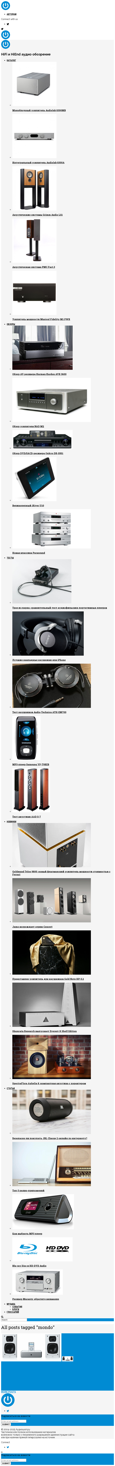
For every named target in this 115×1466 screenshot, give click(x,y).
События (17, 1306)
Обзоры (11, 324)
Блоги (15, 1309)
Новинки (11, 821)
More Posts (8, 1392)
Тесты (10, 558)
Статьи (11, 1088)
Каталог (11, 60)
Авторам (11, 14)
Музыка (11, 1304)
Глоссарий (13, 1312)
